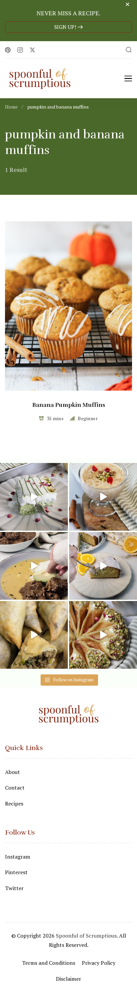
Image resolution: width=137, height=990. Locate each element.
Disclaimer (68, 978)
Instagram (17, 856)
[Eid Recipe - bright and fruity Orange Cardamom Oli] (103, 566)
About (12, 772)
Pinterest (16, 872)
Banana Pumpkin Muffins (68, 405)
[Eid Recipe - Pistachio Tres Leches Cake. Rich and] (34, 497)
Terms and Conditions (48, 962)
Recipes (14, 803)
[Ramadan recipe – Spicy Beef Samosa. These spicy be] (34, 635)
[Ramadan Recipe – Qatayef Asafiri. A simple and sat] (103, 635)
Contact (15, 787)
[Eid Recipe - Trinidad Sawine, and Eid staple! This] (103, 497)
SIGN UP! (65, 27)
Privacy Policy (98, 962)
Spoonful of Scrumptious (86, 935)
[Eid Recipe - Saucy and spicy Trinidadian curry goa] (34, 566)
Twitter (14, 888)
